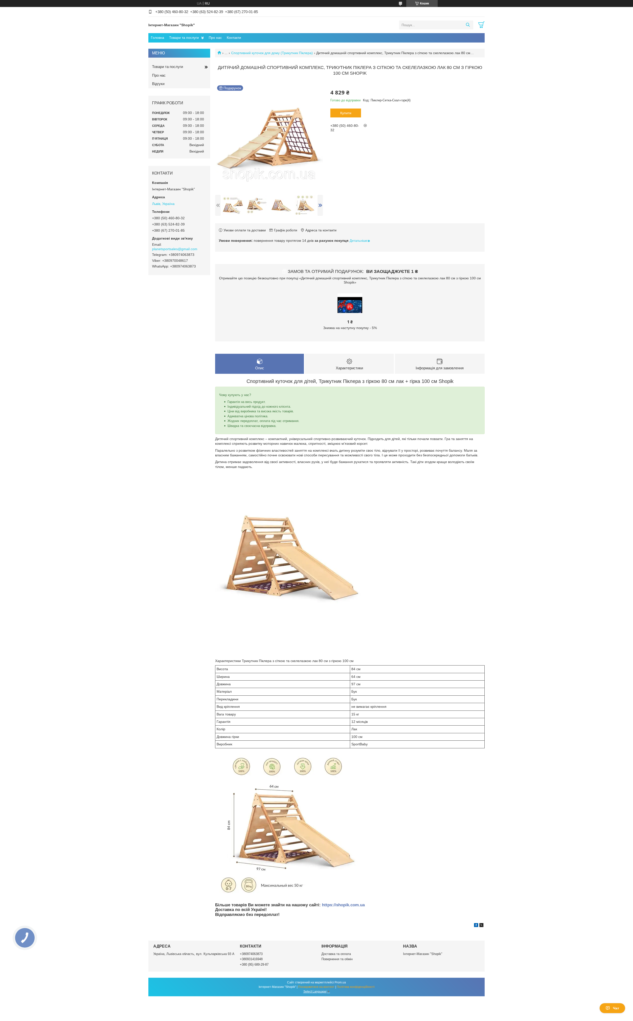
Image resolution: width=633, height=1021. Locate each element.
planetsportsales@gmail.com (174, 249)
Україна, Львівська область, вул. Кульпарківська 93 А (193, 954)
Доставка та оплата (336, 954)
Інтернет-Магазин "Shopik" (422, 954)
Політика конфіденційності (356, 987)
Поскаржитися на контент (316, 987)
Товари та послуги (184, 38)
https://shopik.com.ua (343, 905)
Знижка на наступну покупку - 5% (350, 328)
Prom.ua (340, 982)
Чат (616, 1008)
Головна (157, 38)
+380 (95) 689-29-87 (254, 964)
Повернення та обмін (337, 959)
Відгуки (158, 84)
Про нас (215, 38)
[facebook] (476, 926)
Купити (345, 113)
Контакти (234, 38)
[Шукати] (467, 25)
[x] (481, 926)
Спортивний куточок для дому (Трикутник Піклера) (272, 53)
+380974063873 (251, 954)
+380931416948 (251, 959)
